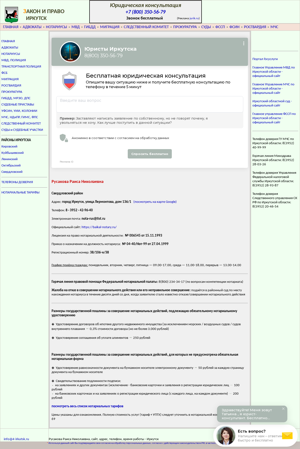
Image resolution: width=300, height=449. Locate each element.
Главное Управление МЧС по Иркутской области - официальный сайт (273, 89)
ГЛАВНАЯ (10, 27)
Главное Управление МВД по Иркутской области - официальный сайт (273, 72)
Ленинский (9, 159)
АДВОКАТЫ (32, 27)
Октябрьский (11, 165)
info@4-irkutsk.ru (16, 439)
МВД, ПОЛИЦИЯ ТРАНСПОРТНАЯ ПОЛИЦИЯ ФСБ (21, 67)
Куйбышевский (12, 153)
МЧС (274, 27)
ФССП (220, 27)
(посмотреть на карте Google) (155, 202)
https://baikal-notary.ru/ (99, 227)
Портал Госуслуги (265, 59)
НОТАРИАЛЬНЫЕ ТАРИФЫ (20, 192)
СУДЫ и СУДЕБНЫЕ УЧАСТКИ (22, 130)
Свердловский (11, 172)
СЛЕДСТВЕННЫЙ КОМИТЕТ (146, 27)
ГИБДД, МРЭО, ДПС (15, 98)
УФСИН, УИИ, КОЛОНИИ (19, 111)
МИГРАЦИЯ (109, 27)
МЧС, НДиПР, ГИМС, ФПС (19, 117)
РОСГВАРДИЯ (255, 27)
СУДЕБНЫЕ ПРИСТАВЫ (17, 104)
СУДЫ (206, 27)
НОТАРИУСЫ (56, 27)
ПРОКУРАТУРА (185, 27)
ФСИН (234, 27)
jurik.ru (194, 18)
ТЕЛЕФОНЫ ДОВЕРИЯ (17, 182)
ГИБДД (90, 27)
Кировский (9, 146)
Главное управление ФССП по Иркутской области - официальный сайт (274, 118)
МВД (75, 27)
